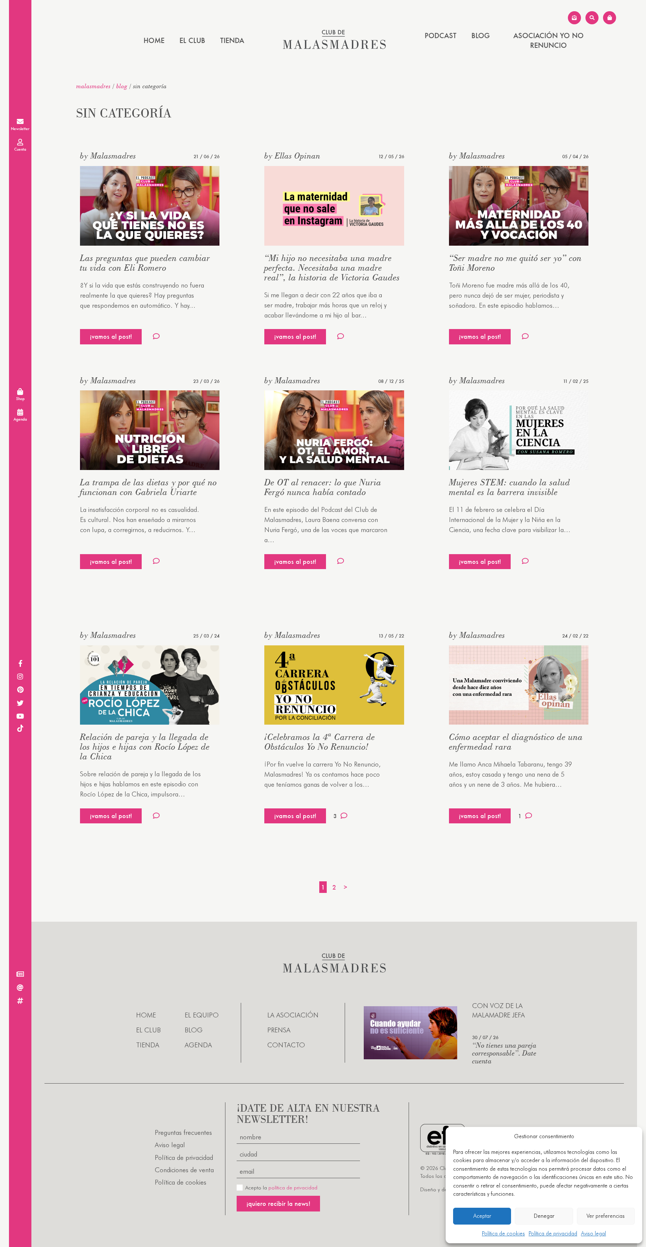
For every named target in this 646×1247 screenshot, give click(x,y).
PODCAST (440, 35)
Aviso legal (593, 1233)
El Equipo (202, 1015)
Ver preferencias (606, 1216)
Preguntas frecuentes (183, 1132)
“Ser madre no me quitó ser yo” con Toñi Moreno (515, 262)
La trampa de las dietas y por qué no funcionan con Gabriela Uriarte (148, 487)
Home (154, 40)
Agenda (198, 1045)
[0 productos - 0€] (609, 17)
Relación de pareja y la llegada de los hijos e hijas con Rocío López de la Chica (145, 746)
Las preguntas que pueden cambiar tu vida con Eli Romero (145, 262)
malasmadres (93, 86)
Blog (480, 35)
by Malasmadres (108, 155)
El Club (192, 40)
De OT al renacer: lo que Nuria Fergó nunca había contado (322, 487)
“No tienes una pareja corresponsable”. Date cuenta (504, 1052)
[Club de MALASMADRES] (334, 46)
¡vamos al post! (111, 336)
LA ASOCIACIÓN (293, 1015)
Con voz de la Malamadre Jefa (498, 1010)
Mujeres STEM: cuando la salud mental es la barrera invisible (509, 487)
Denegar (544, 1216)
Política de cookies (503, 1233)
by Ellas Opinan (292, 155)
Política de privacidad (553, 1233)
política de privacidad (292, 1188)
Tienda (232, 40)
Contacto (286, 1045)
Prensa (278, 1030)
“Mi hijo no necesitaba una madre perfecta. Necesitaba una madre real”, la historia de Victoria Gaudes (332, 267)
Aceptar (482, 1216)
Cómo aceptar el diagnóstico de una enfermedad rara (516, 741)
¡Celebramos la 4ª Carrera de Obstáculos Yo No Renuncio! (319, 741)
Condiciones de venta (184, 1170)
